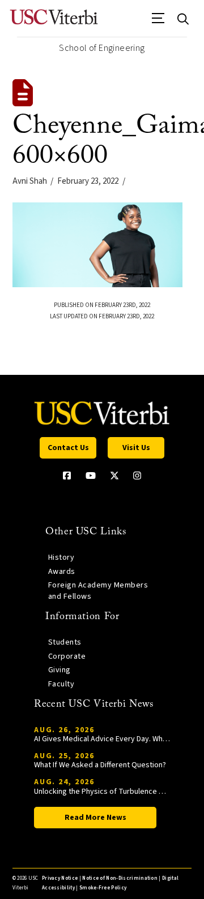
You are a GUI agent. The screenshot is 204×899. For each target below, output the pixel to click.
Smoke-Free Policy (102, 888)
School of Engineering (101, 48)
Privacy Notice (60, 878)
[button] (158, 22)
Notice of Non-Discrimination (120, 878)
